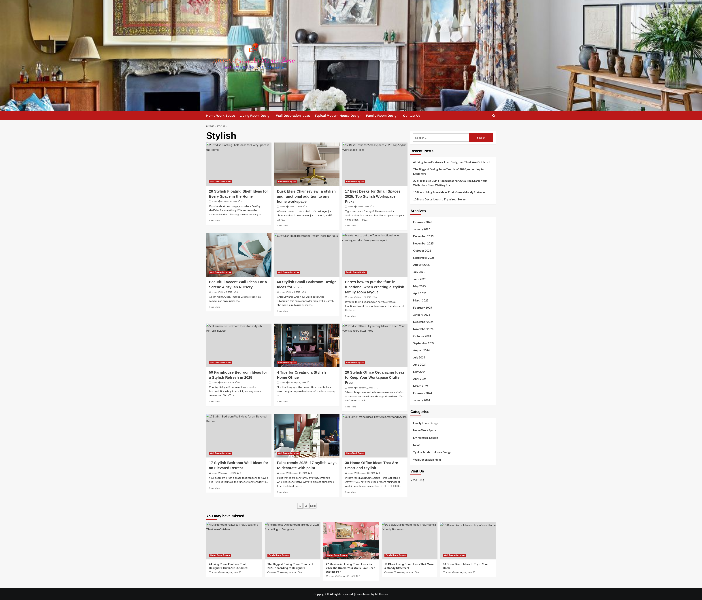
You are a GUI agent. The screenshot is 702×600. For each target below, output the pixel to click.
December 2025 (423, 236)
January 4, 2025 (228, 473)
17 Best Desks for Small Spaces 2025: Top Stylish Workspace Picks (372, 196)
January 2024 (421, 400)
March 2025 (421, 300)
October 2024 (422, 336)
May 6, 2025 (226, 292)
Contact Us (411, 115)
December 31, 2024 (298, 473)
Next (313, 505)
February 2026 (422, 222)
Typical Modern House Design (338, 115)
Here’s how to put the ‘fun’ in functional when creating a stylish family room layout (374, 287)
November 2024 (423, 329)
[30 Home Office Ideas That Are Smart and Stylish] (374, 435)
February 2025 (422, 307)
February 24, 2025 (297, 382)
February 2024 (422, 393)
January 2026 (421, 229)
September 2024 (424, 343)
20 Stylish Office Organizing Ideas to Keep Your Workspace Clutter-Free (375, 377)
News (416, 445)
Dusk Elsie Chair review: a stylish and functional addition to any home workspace (306, 196)
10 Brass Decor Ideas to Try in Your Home (439, 199)
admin (214, 201)
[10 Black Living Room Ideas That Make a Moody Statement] (409, 540)
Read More (214, 220)
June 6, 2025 (363, 207)
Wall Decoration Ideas (293, 115)
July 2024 (419, 357)
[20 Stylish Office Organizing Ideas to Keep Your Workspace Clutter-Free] (374, 345)
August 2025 (421, 264)
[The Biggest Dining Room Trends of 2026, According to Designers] (292, 540)
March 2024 (421, 386)
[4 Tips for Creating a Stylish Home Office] (306, 345)
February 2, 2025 (365, 388)
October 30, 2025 (229, 201)
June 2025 (419, 279)
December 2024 (423, 321)
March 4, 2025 (227, 382)
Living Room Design (255, 115)
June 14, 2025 (295, 207)
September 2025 (424, 257)
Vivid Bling (417, 479)
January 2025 (421, 314)
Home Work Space (220, 115)
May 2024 (419, 371)
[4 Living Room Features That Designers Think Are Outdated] (234, 540)
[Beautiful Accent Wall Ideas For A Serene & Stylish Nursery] (238, 254)
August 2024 (421, 350)
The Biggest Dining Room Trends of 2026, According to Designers (448, 171)
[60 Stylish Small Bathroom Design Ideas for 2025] (306, 254)
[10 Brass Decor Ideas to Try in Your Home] (468, 540)
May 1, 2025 (294, 292)
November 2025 (423, 243)
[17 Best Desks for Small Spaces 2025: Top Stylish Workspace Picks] (374, 164)
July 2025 (419, 272)
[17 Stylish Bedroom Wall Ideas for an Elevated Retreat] (238, 435)
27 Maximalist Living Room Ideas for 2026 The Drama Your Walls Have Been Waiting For (450, 183)
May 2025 (419, 286)
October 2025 (422, 250)
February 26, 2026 (229, 572)
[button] (493, 116)
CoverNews (362, 594)
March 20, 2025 (364, 297)
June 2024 (419, 364)
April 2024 (420, 378)
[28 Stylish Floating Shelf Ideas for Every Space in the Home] (238, 164)
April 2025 (420, 293)
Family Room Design (382, 115)
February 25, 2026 (288, 572)
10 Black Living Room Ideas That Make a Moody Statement (450, 192)
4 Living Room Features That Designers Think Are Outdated (451, 162)
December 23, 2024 (366, 473)
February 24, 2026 (405, 572)
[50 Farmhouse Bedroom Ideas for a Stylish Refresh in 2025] (238, 345)
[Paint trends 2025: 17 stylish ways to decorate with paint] (306, 435)
